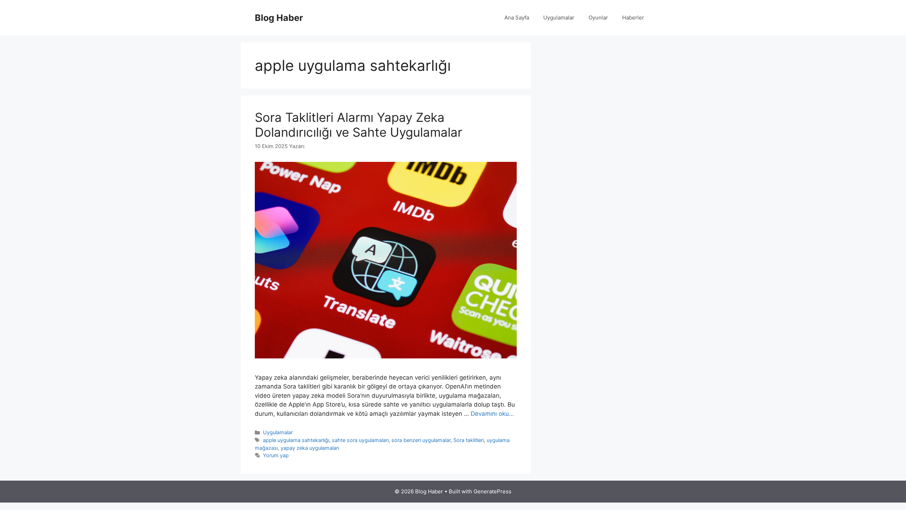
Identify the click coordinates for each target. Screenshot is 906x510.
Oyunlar (598, 17)
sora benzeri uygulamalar (421, 440)
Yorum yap (276, 455)
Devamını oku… (492, 413)
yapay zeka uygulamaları (310, 448)
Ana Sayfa (516, 17)
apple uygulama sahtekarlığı (296, 440)
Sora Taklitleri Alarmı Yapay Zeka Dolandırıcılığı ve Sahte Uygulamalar (358, 125)
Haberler (633, 17)
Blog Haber (279, 17)
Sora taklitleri (468, 440)
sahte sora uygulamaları (360, 440)
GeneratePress (492, 491)
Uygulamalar (558, 17)
